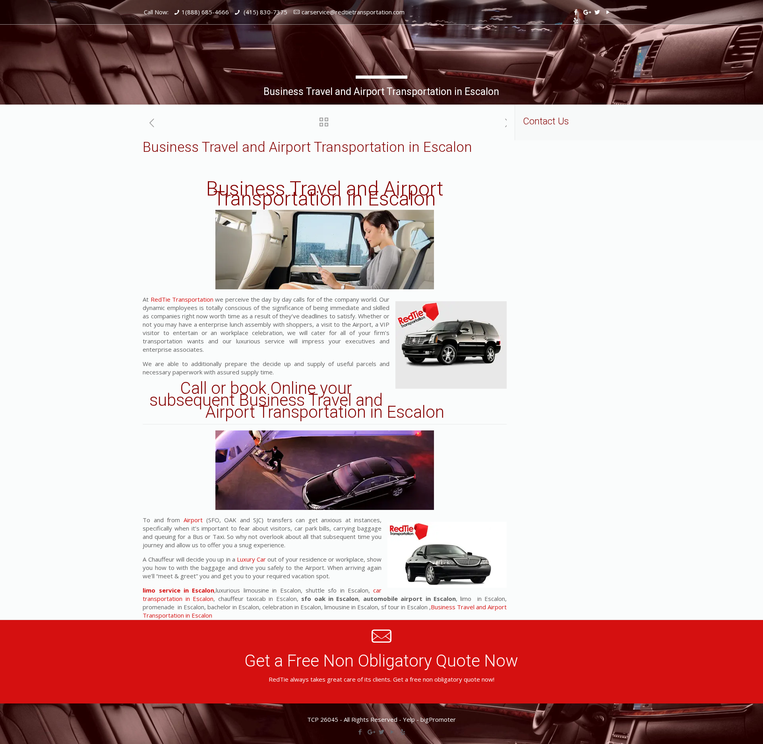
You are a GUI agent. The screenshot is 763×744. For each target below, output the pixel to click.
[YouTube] (608, 12)
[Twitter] (597, 12)
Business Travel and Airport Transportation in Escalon (324, 193)
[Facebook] (575, 12)
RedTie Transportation (182, 299)
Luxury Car (251, 559)
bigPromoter (438, 719)
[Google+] (586, 12)
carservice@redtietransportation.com (353, 12)
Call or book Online (248, 388)
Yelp (409, 719)
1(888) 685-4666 (205, 12)
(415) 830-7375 (264, 12)
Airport (193, 520)
